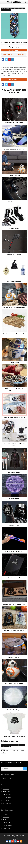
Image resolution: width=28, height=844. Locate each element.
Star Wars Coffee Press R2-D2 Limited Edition (14, 445)
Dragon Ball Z (6, 828)
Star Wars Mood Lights (14, 710)
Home (5, 838)
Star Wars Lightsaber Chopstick (13, 551)
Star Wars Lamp (14, 498)
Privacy (16, 838)
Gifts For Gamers (7, 794)
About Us (14, 839)
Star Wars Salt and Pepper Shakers (14, 630)
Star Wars (5, 820)
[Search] (25, 2)
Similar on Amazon (7, 54)
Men (7, 750)
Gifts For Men (22, 8)
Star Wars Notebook (14, 578)
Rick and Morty (6, 822)
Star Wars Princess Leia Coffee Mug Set (14, 417)
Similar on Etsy (20, 54)
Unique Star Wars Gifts (18, 750)
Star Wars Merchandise (6, 9)
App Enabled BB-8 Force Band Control (14, 307)
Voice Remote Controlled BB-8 (14, 683)
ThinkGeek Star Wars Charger (14, 122)
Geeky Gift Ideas (7, 778)
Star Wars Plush (14, 362)
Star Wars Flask (14, 525)
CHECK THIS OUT (18, 50)
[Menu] (2, 2)
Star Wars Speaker (13, 657)
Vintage (4, 752)
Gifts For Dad (15, 8)
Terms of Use (10, 838)
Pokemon (5, 814)
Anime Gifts (6, 789)
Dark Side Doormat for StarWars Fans (14, 604)
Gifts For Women (7, 797)
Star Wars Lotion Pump (14, 281)
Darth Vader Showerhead (14, 254)
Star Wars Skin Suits (14, 472)
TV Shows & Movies (8, 792)
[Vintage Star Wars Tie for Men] (14, 26)
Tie (10, 750)
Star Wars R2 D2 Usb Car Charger (14, 149)
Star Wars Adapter (13, 202)
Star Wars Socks (14, 228)
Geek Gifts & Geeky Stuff (7, 8)
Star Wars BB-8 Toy (14, 175)
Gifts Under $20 (7, 803)
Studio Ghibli (6, 817)
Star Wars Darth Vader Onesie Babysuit (14, 736)
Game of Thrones (7, 825)
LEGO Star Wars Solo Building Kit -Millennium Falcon (14, 390)
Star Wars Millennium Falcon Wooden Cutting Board (14, 335)
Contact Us (21, 838)
